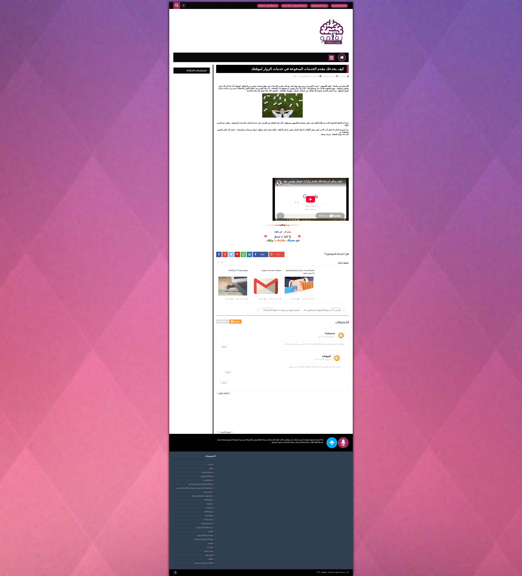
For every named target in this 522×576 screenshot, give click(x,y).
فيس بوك (209, 555)
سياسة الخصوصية (319, 6)
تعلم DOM (208, 512)
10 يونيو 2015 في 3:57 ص (326, 337)
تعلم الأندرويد (207, 472)
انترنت (210, 464)
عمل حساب (208, 551)
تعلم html (209, 516)
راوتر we (210, 547)
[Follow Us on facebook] (175, 573)
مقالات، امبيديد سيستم (203, 563)
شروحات (326, 356)
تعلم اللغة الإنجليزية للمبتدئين (200, 484)
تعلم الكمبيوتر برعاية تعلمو (294, 6)
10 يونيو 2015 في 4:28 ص (322, 359)
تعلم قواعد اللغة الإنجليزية (202, 496)
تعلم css (209, 504)
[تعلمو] (332, 46)
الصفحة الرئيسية (339, 6)
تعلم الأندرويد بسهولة (268, 6)
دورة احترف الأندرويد (205, 535)
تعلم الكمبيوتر (304, 76)
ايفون (211, 468)
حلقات (294, 76)
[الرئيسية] (342, 57)
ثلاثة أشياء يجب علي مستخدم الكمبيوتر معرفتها (303, 123)
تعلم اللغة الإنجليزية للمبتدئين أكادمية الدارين (195, 488)
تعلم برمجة (208, 492)
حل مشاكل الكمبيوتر (204, 527)
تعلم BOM (208, 500)
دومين (210, 543)
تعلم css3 (209, 508)
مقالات (210, 559)
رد (224, 347)
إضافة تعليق (224, 393)
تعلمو (324, 572)
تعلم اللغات (208, 480)
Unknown (330, 333)
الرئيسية (315, 76)
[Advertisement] (222, 31)
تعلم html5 (208, 520)
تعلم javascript (207, 523)
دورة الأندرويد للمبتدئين (203, 539)
